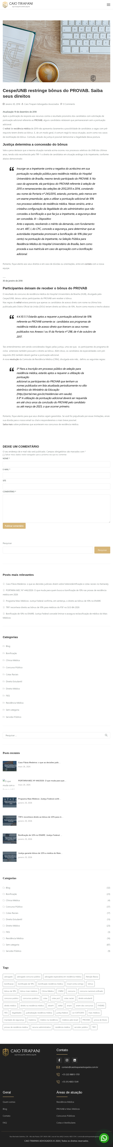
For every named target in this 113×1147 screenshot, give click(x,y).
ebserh (51, 1005)
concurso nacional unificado (91, 991)
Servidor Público (13, 716)
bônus (90, 983)
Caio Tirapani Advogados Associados (41, 103)
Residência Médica (14, 702)
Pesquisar (7, 543)
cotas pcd (56, 998)
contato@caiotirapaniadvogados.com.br (80, 1067)
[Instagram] (67, 1060)
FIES (8, 695)
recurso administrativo (41, 1027)
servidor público (81, 1027)
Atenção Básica (92, 976)
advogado (8, 976)
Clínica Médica (13, 660)
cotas (45, 998)
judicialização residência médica (39, 1012)
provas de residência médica (16, 1027)
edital (7, 128)
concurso (71, 991)
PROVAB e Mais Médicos (68, 1108)
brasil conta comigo (75, 983)
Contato (6, 1115)
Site (4, 480)
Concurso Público (14, 667)
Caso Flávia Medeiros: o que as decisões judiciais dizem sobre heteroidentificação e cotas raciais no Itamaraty (57, 583)
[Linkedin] (74, 1060)
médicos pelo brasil (70, 1020)
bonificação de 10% (26, 983)
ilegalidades (17, 1012)
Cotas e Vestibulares (66, 1122)
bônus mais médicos (28, 991)
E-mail (6, 469)
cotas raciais (69, 998)
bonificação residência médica (50, 983)
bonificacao (9, 983)
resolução (14, 359)
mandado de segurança (14, 1020)
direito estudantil (85, 998)
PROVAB (38, 120)
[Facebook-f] (59, 1060)
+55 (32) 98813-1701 (71, 1074)
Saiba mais (8, 424)
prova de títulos (100, 1020)
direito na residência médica (32, 1005)
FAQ (5, 1122)
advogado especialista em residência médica (63, 976)
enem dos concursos (84, 1005)
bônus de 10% (10, 991)
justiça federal (62, 1012)
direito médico (10, 1005)
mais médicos (94, 1012)
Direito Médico (13, 688)
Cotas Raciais (12, 674)
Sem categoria (12, 709)
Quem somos (9, 1101)
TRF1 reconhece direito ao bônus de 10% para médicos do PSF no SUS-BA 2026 (42, 607)
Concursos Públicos (66, 1115)
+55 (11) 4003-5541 (70, 1081)
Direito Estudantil (14, 681)
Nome (6, 458)
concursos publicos (31, 998)
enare (69, 1005)
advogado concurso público (28, 976)
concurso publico (11, 998)
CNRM (60, 991)
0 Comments (69, 103)
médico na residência (49, 1020)
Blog (8, 646)
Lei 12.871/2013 (78, 1012)
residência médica (22, 128)
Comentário (9, 491)
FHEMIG (101, 1005)
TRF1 (94, 1027)
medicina (32, 1020)
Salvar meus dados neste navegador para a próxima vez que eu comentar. (36, 455)
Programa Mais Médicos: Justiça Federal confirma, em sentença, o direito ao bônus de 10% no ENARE (53, 600)
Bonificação (11, 653)
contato (88, 263)
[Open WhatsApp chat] (104, 1138)
